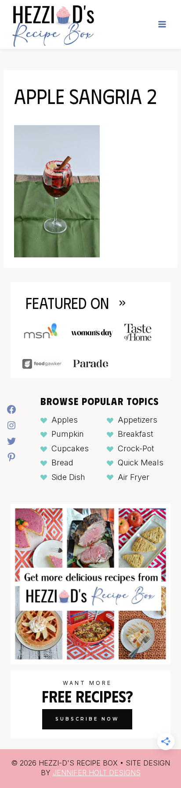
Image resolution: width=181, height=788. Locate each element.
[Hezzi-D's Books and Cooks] (53, 24)
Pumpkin (67, 434)
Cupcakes (70, 448)
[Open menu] (162, 24)
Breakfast (135, 434)
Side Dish (68, 477)
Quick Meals (140, 462)
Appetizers (137, 419)
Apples (64, 419)
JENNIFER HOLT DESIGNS (97, 772)
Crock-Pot (136, 448)
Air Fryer (133, 477)
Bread (62, 462)
